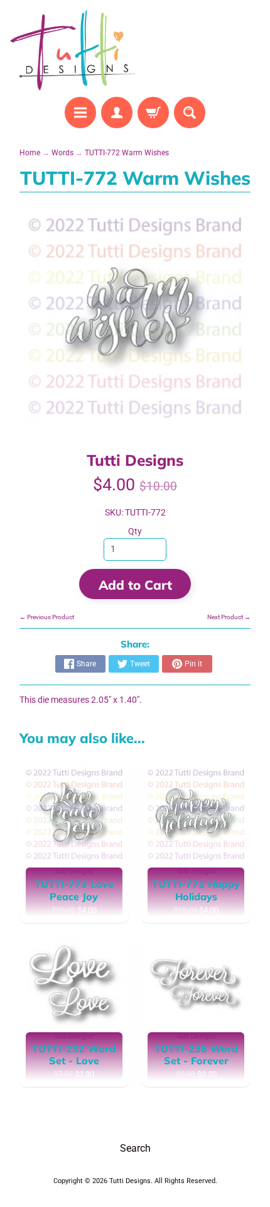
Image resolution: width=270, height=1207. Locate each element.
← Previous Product (46, 617)
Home (29, 152)
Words (62, 152)
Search (135, 1148)
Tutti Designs (135, 460)
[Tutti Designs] (72, 50)
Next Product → (229, 617)
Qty (135, 531)
